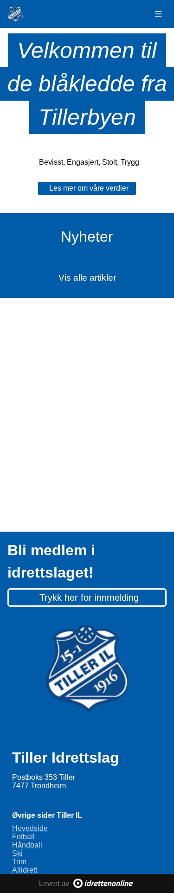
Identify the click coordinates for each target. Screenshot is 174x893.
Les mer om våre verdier (89, 188)
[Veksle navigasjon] (158, 14)
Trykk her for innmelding (89, 597)
